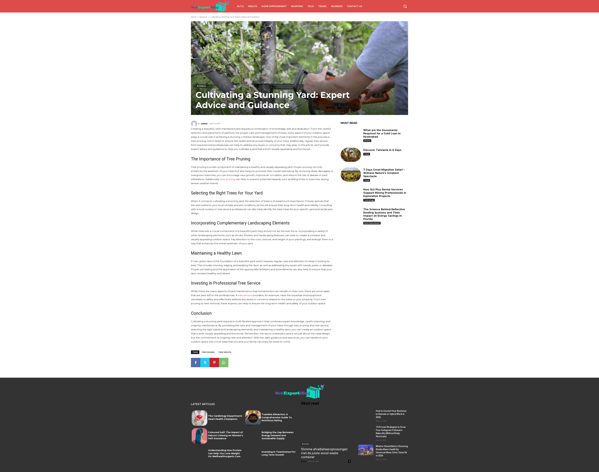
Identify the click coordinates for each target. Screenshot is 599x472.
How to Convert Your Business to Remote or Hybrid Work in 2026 (391, 414)
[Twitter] (205, 362)
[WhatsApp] (223, 362)
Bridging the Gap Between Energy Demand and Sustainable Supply (278, 435)
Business (203, 17)
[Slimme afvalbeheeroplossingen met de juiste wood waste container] (326, 427)
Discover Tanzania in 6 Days (382, 150)
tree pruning (208, 352)
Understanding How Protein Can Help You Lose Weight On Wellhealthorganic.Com (224, 453)
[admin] (194, 124)
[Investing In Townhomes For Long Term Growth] (253, 454)
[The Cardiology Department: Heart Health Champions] (199, 418)
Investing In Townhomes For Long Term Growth (278, 453)
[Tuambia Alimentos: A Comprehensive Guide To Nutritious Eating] (253, 418)
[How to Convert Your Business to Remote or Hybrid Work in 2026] (365, 414)
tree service (224, 352)
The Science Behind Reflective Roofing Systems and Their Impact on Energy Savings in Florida (384, 214)
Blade (303, 461)
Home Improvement (372, 223)
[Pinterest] (214, 362)
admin (204, 124)
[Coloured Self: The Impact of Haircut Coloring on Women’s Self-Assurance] (199, 436)
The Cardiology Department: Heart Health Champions (225, 417)
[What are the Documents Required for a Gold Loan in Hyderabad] (351, 135)
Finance (367, 140)
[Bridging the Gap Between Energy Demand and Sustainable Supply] (253, 436)
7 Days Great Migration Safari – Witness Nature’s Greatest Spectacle (384, 173)
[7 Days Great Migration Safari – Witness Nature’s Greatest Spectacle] (351, 174)
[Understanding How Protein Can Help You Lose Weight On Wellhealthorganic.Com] (199, 454)
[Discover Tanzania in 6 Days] (351, 155)
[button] (405, 6)
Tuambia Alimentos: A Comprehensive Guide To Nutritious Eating (277, 417)
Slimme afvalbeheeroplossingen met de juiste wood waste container (324, 453)
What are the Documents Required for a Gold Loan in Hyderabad (382, 133)
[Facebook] (195, 362)
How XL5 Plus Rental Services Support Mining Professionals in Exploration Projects (384, 193)
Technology (369, 200)
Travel (366, 154)
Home (193, 17)
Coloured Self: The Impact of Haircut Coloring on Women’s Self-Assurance (225, 435)
